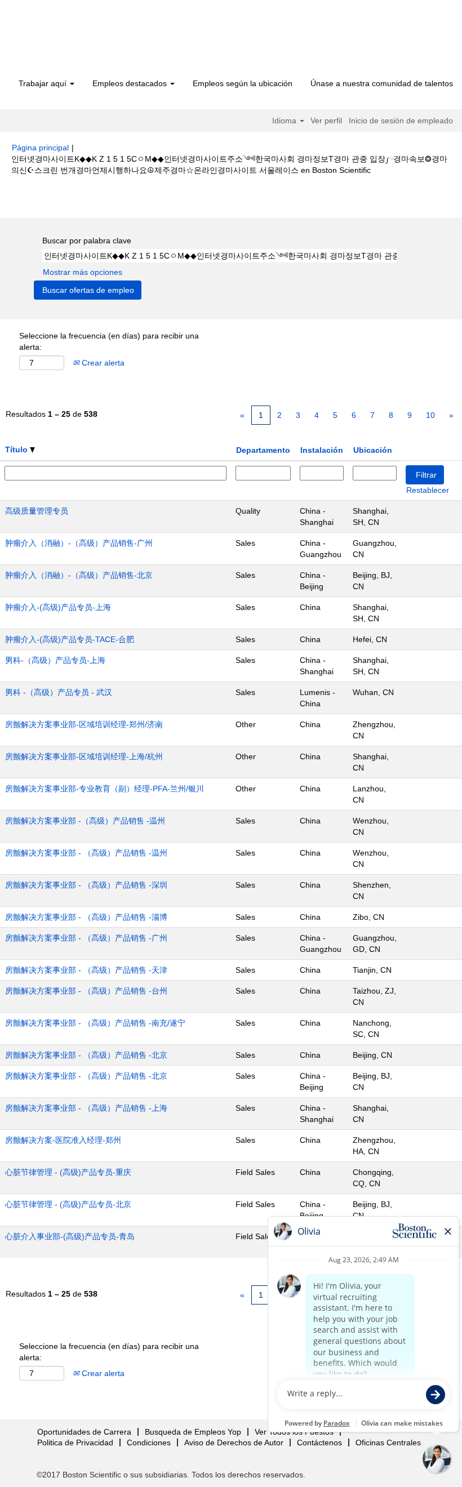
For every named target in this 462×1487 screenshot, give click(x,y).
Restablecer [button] (427, 490)
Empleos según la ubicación (242, 83)
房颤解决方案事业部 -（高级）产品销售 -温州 (85, 820)
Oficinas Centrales (388, 1442)
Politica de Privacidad (75, 1442)
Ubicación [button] (372, 450)
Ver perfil (326, 120)
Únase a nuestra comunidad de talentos (381, 83)
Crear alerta (102, 362)
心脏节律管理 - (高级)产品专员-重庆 (68, 1172)
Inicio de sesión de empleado (401, 120)
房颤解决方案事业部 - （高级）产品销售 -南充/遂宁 (95, 1022)
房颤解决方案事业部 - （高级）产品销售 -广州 (86, 937)
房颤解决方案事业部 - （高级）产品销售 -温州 (86, 852)
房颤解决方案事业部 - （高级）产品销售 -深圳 (86, 884)
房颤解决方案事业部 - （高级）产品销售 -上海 (86, 1107)
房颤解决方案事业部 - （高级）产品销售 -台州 (86, 990)
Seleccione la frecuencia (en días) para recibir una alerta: (109, 341)
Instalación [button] (321, 450)
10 (430, 415)
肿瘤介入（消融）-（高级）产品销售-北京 (79, 575)
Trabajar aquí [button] (44, 83)
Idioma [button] (285, 120)
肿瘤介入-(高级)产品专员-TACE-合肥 (69, 639)
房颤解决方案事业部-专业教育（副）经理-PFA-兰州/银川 (104, 788)
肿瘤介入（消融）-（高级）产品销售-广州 (79, 542)
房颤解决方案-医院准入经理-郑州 (63, 1140)
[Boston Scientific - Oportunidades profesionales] (76, 40)
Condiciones (149, 1442)
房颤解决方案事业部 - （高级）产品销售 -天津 (86, 969)
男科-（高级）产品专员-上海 (55, 660)
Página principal (40, 147)
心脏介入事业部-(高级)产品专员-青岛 (70, 1236)
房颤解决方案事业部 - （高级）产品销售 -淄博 (86, 916)
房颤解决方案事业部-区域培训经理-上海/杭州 (84, 756)
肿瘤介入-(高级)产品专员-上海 (58, 607)
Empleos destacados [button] (130, 83)
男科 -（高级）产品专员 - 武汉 (58, 692)
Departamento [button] (263, 450)
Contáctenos (319, 1442)
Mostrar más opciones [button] (82, 272)
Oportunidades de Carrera (84, 1431)
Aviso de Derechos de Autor (233, 1442)
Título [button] (17, 449)
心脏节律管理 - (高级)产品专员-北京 (68, 1204)
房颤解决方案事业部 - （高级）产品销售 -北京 (86, 1054)
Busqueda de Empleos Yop (193, 1431)
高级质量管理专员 (36, 510)
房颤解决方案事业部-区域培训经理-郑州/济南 (84, 724)
